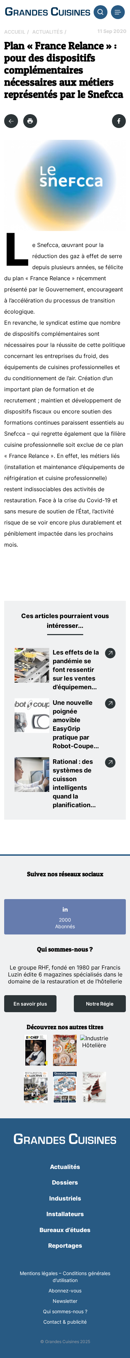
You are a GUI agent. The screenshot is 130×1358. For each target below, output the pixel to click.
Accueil (14, 32)
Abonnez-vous (65, 1290)
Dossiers (65, 1182)
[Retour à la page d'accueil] (65, 1139)
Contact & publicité (65, 1322)
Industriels (65, 1198)
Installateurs (65, 1214)
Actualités (47, 32)
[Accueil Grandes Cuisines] (47, 12)
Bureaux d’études (65, 1230)
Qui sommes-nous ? (65, 1311)
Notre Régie (99, 1004)
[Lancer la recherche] (100, 12)
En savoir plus (30, 1004)
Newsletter (65, 1301)
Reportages (65, 1245)
